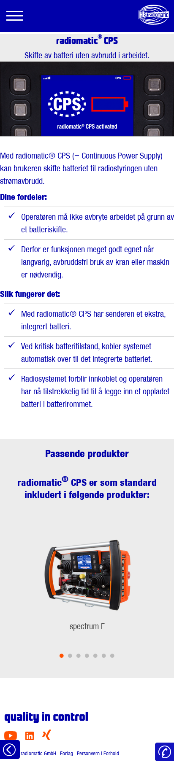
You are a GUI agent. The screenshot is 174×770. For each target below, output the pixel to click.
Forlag (66, 753)
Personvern (88, 753)
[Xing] (46, 738)
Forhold (111, 753)
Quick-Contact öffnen (164, 752)
